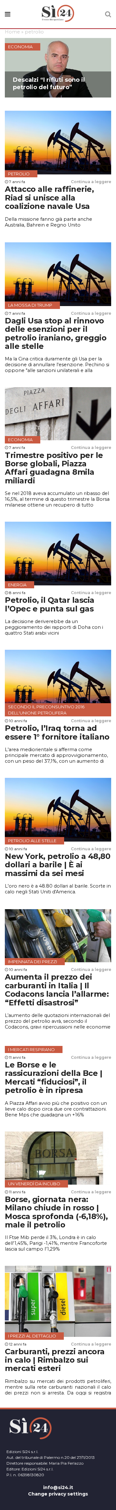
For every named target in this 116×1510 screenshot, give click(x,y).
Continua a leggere (91, 181)
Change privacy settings (58, 1494)
